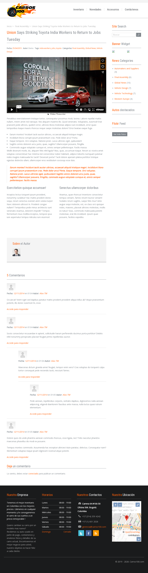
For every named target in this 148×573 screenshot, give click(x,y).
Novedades (95, 9)
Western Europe (122, 98)
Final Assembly (22, 26)
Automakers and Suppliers (126, 68)
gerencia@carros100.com (94, 526)
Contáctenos (131, 9)
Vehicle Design (121, 88)
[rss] (96, 533)
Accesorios (113, 9)
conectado (33, 473)
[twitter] (81, 533)
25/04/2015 (17, 48)
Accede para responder (17, 309)
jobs (53, 48)
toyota (58, 48)
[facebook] (88, 533)
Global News (90, 48)
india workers (45, 48)
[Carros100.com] (21, 10)
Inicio (9, 26)
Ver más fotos (120, 134)
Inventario (78, 9)
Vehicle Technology (123, 93)
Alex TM (43, 293)
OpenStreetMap (132, 532)
